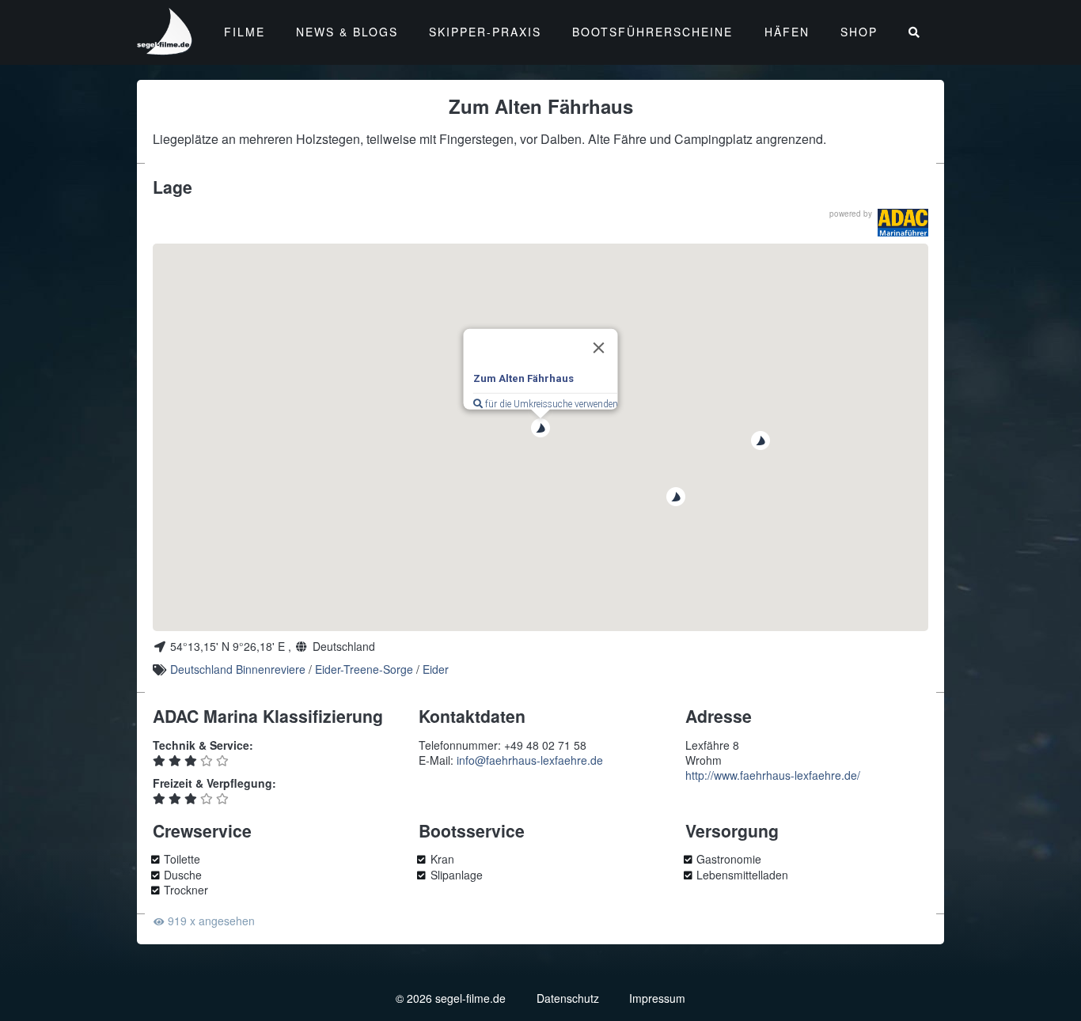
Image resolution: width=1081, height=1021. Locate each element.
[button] (760, 440)
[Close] (599, 348)
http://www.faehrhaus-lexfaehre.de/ (772, 775)
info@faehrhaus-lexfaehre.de (530, 760)
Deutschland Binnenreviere (237, 669)
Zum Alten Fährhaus (523, 378)
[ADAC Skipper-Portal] (903, 222)
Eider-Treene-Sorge (364, 669)
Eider (436, 669)
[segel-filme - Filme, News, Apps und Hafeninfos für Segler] (165, 48)
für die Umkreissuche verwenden (550, 404)
